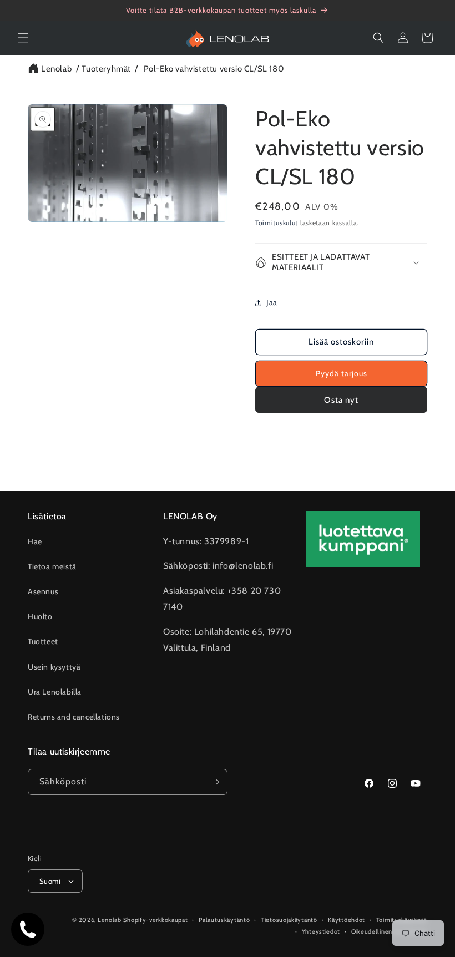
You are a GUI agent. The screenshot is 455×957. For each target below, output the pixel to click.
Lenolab (56, 69)
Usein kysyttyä (54, 667)
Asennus (43, 591)
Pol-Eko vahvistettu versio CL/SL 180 (214, 69)
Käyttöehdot (346, 920)
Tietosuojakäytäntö (289, 920)
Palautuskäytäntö (224, 920)
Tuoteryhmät (106, 69)
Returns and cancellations (74, 717)
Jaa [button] (271, 302)
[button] (23, 38)
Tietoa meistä (52, 566)
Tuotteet (43, 641)
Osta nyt (341, 400)
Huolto (40, 616)
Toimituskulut (276, 223)
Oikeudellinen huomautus (389, 931)
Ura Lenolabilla (55, 692)
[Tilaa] (215, 782)
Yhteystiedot (321, 931)
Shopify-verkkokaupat (155, 920)
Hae (35, 541)
